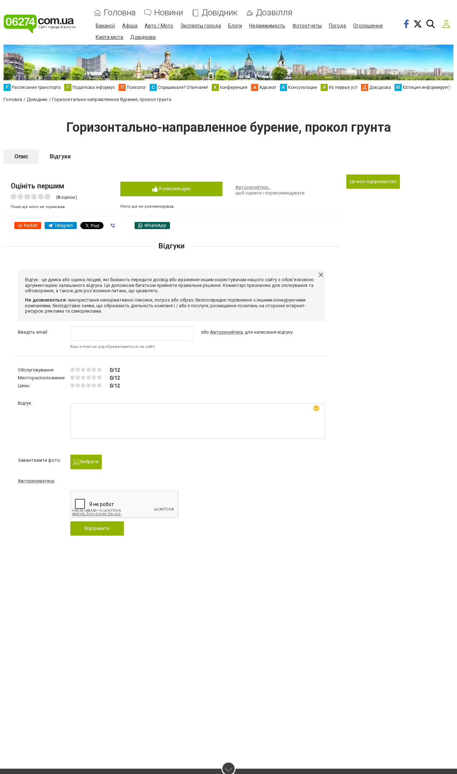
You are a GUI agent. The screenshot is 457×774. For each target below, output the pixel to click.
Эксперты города (200, 26)
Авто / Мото (159, 26)
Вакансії (105, 26)
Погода (337, 26)
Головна (120, 12)
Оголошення (368, 26)
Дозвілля (274, 12)
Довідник (219, 12)
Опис (21, 156)
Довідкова (143, 37)
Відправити (97, 528)
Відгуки (60, 156)
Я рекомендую (174, 188)
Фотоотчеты (307, 26)
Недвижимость (267, 26)
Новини (168, 12)
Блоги (235, 26)
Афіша (129, 26)
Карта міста (109, 37)
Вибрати (89, 461)
